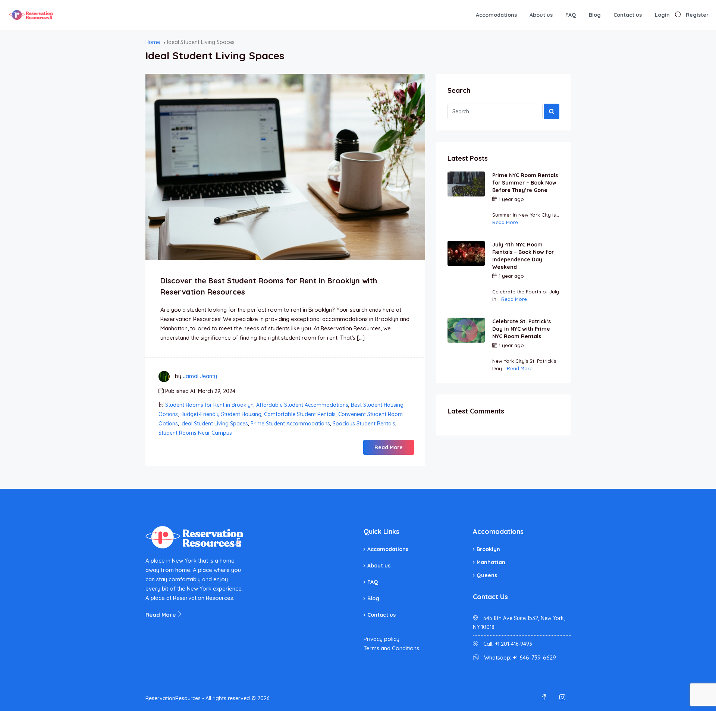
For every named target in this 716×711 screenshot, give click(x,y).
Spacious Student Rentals (364, 423)
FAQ (570, 15)
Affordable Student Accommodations (302, 405)
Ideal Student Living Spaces (214, 423)
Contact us (627, 15)
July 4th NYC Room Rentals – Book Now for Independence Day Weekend (523, 255)
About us (541, 15)
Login (662, 15)
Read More (388, 447)
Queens (487, 575)
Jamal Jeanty (200, 376)
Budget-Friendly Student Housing (220, 414)
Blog (595, 15)
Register (697, 15)
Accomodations (496, 15)
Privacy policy (381, 638)
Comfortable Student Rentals (300, 414)
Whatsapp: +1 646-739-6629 (520, 657)
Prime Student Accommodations (290, 423)
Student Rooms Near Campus (195, 433)
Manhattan (491, 562)
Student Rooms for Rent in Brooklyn (209, 405)
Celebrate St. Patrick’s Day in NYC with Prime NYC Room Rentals (521, 329)
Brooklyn (488, 549)
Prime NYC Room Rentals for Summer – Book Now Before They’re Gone (525, 183)
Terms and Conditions (391, 648)
